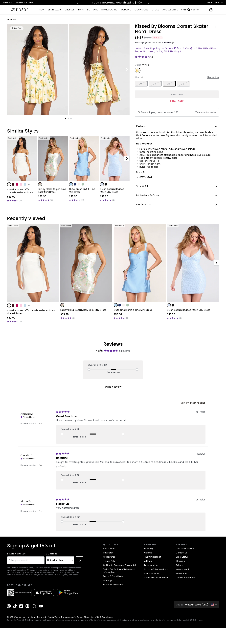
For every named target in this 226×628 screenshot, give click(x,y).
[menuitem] (42, 10)
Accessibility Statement (156, 577)
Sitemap (107, 580)
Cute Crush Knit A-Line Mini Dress (82, 190)
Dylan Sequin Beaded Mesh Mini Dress (112, 190)
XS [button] (141, 83)
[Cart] (211, 9)
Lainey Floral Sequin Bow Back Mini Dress (52, 190)
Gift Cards (108, 552)
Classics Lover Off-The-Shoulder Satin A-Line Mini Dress (20, 191)
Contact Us (181, 552)
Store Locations (24, 2)
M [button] (169, 83)
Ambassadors (151, 573)
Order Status (182, 556)
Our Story (148, 548)
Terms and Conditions (45, 572)
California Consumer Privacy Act (119, 565)
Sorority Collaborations (156, 569)
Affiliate (148, 561)
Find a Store (109, 548)
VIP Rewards (109, 556)
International (182, 569)
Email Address (16, 553)
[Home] (19, 9)
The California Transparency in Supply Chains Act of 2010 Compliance (80, 617)
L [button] (183, 83)
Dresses (12, 19)
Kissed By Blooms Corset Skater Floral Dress (171, 29)
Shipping (180, 561)
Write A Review (113, 386)
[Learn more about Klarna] (173, 42)
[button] (9, 184)
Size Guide (213, 77)
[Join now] (79, 560)
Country (51, 553)
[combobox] (194, 403)
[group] (37, 69)
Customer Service (185, 548)
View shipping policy (205, 112)
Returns (179, 565)
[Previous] (77, 2)
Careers (148, 552)
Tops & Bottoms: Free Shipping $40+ (109, 2)
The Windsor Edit (152, 556)
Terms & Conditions (113, 576)
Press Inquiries (151, 565)
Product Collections (113, 584)
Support (7, 2)
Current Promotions (185, 577)
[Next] (148, 2)
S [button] (155, 83)
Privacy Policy (66, 572)
